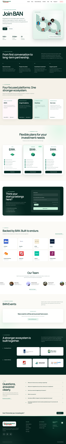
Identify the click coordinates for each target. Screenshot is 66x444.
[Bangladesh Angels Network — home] (7, 1)
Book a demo (28, 117)
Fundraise (11, 28)
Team (48, 1)
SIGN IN (61, 1)
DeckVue (27, 429)
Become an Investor (42, 424)
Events (28, 1)
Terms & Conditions (60, 441)
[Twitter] (10, 434)
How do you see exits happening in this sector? (36, 390)
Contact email (35, 192)
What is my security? (31, 394)
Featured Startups (38, 1)
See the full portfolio (59, 233)
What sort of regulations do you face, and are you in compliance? (39, 386)
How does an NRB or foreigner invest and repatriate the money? (39, 398)
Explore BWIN (6, 117)
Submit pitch (46, 208)
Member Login (41, 427)
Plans (32, 1)
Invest (5, 28)
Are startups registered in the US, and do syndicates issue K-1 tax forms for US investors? (42, 402)
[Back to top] (62, 422)
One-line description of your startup (38, 197)
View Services (52, 117)
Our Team (27, 431)
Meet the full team (33, 289)
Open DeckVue (37, 117)
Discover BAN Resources (33, 319)
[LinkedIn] (4, 434)
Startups (27, 425)
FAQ (51, 1)
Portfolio (44, 1)
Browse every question (7, 398)
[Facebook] (7, 434)
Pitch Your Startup (42, 425)
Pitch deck (45, 202)
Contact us (59, 413)
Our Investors (28, 427)
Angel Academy (22, 117)
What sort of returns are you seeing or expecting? (36, 382)
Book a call (12, 117)
